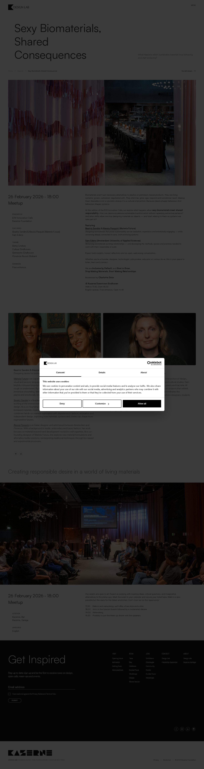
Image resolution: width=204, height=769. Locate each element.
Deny (62, 403)
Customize (100, 403)
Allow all (142, 403)
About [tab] (144, 372)
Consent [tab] (60, 372)
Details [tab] (102, 372)
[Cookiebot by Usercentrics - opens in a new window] (149, 363)
